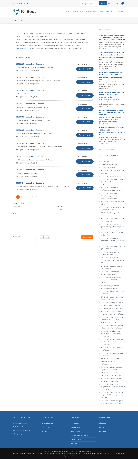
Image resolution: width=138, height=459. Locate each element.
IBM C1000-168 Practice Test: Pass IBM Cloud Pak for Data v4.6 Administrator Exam (111, 94)
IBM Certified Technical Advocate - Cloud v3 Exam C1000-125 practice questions (112, 112)
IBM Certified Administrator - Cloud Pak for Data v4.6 (112, 220)
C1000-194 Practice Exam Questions (30, 183)
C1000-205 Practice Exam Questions (30, 64)
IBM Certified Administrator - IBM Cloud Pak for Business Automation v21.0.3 (112, 181)
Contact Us (103, 427)
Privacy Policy (75, 431)
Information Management (109, 164)
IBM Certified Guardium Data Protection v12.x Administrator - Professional (111, 333)
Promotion (110, 12)
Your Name (16, 206)
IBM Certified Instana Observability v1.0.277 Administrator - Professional (113, 313)
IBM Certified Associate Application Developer (112, 172)
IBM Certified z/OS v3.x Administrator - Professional (113, 354)
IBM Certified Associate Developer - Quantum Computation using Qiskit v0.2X (112, 226)
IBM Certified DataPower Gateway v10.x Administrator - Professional (112, 326)
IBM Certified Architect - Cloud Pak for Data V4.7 (112, 233)
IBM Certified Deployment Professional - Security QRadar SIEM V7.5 (112, 240)
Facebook (102, 431)
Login (110, 3)
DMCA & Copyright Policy (79, 435)
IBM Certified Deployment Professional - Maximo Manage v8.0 (112, 189)
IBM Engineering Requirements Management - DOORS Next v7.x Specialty (111, 279)
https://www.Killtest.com (24, 48)
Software (74, 443)
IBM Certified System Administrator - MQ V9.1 (113, 203)
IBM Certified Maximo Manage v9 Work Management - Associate (112, 402)
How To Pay (75, 423)
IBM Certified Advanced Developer (112, 176)
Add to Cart (85, 69)
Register (117, 3)
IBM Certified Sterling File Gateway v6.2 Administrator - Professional (112, 304)
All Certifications (47, 423)
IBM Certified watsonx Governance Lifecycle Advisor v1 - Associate (112, 374)
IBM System (105, 161)
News (101, 12)
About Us (102, 423)
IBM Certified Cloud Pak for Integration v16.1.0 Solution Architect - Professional (113, 386)
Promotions (46, 427)
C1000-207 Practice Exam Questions (30, 130)
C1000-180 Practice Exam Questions (30, 117)
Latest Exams (78, 12)
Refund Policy (75, 427)
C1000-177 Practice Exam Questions (30, 104)
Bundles (121, 12)
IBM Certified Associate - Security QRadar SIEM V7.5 (112, 267)
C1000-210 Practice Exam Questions (30, 156)
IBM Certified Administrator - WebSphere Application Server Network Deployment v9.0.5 (110, 195)
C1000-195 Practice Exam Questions (30, 90)
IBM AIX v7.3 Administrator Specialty (112, 308)
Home (68, 12)
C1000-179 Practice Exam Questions (30, 77)
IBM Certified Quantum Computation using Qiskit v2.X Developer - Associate (113, 394)
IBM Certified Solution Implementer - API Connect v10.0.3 (113, 208)
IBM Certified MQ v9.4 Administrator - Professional (112, 349)
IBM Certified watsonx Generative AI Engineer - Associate (112, 298)
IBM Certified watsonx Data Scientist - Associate (113, 292)
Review (15, 214)
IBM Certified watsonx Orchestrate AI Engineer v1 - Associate (112, 380)
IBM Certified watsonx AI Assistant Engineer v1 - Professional (112, 368)
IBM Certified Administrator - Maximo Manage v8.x (110, 273)
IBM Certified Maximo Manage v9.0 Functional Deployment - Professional (112, 341)
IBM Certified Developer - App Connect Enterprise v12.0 (110, 253)
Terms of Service (76, 439)
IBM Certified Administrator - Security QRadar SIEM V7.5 (113, 247)
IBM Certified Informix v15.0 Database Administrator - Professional (110, 361)
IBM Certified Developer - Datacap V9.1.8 (112, 214)
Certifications (91, 12)
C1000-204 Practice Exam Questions (30, 143)
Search (103, 3)
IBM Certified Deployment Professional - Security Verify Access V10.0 (112, 260)
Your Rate (59, 206)
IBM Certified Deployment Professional (109, 156)
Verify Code (16, 236)
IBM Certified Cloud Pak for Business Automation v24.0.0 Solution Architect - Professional (113, 319)
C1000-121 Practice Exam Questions (30, 170)
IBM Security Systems (108, 167)
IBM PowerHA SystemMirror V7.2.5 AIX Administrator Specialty (112, 287)
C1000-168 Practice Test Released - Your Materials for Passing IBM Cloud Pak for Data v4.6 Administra (112, 37)
